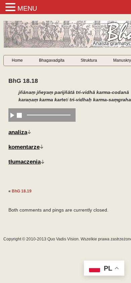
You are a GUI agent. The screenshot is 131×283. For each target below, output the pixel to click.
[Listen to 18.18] (12, 115)
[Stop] (19, 115)
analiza (17, 132)
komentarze (24, 147)
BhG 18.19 (22, 191)
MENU (27, 8)
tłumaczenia (24, 161)
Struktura (89, 60)
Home (17, 60)
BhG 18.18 (23, 80)
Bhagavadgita (51, 60)
